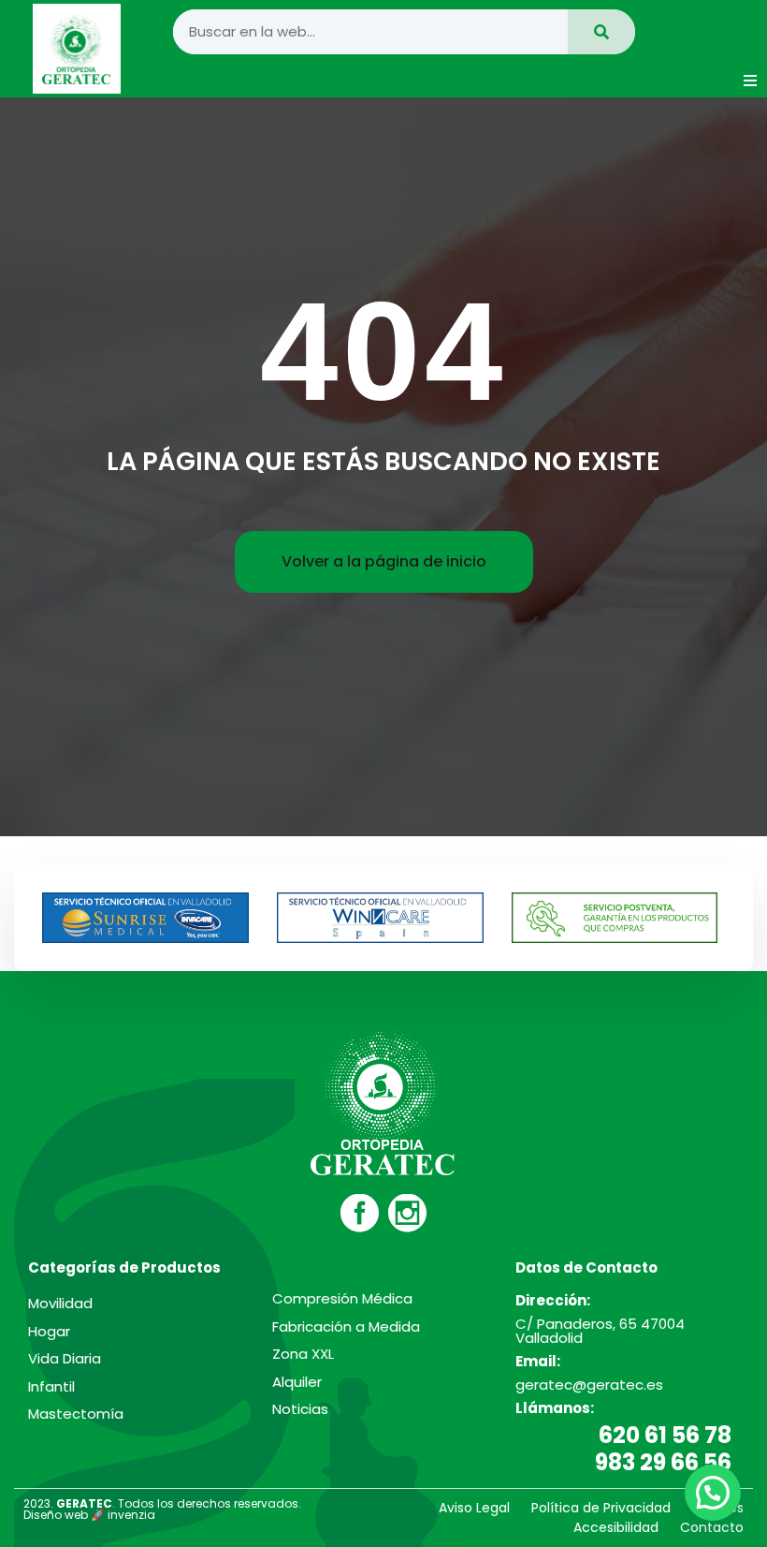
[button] (750, 80)
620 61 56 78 (665, 1435)
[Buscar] (601, 31)
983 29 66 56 (663, 1462)
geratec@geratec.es (589, 1384)
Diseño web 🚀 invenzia (89, 1515)
